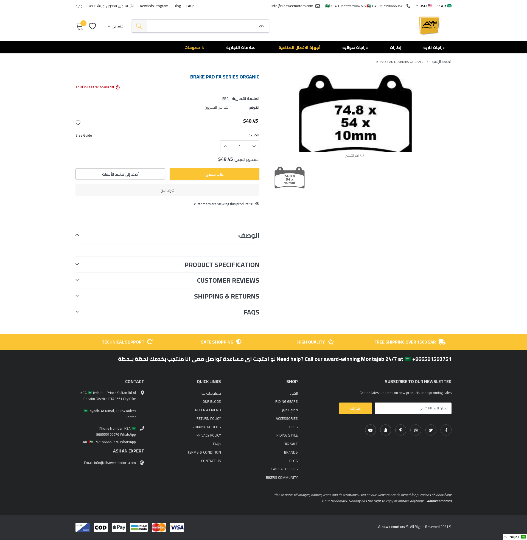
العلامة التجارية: (245, 98)
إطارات (395, 47)
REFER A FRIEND (208, 410)
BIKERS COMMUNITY (282, 477)
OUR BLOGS (212, 401)
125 (250, 204)
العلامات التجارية (241, 47)
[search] (139, 26)
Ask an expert (128, 451)
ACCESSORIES (287, 418)
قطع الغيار (290, 410)
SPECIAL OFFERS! (284, 469)
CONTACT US (211, 461)
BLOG (293, 461)
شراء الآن (168, 190)
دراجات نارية (434, 47)
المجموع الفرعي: (246, 159)
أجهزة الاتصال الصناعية (299, 47)
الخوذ (294, 393)
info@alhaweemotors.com (292, 5)
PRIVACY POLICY (209, 435)
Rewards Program (154, 5)
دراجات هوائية (355, 47)
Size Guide (83, 135)
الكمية (253, 135)
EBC (225, 98)
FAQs (190, 5)
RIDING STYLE (287, 435)
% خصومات (194, 47)
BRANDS (291, 452)
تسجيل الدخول (117, 6)
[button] (78, 122)
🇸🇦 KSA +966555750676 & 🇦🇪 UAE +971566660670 (364, 5)
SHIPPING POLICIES (206, 427)
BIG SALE (291, 444)
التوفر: (254, 107)
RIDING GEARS (286, 401)
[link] (446, 429)
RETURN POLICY (209, 418)
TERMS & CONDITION (204, 452)
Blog (177, 5)
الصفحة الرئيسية (442, 61)
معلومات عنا (211, 393)
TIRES (293, 427)
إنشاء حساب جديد (88, 6)
